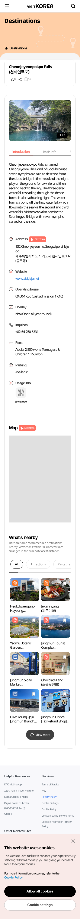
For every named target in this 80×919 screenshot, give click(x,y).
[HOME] (6, 48)
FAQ (44, 790)
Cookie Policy (49, 809)
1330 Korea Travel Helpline (18, 790)
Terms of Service (51, 784)
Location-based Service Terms (58, 815)
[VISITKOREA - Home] (40, 6)
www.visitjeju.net (27, 278)
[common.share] (20, 79)
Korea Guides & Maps (16, 797)
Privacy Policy (49, 797)
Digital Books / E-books (16, 803)
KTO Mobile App (12, 784)
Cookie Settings (50, 803)
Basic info (51, 151)
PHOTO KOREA (12, 808)
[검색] (73, 6)
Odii (6, 814)
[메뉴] (7, 6)
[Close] (73, 841)
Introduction (21, 151)
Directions (39, 239)
